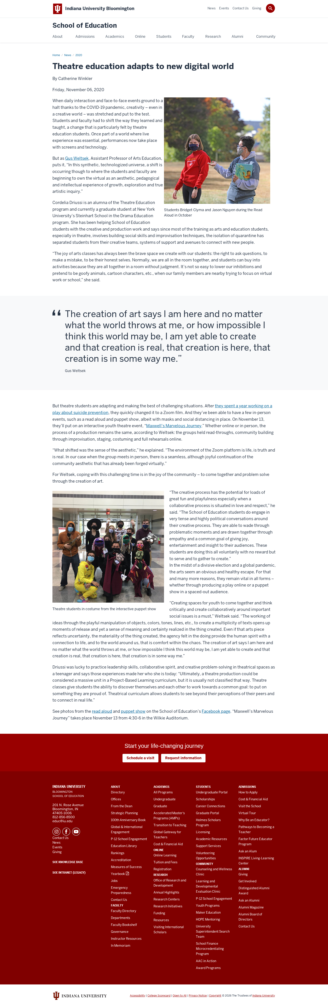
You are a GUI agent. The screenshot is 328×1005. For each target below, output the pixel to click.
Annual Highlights (166, 892)
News (67, 55)
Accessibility (137, 995)
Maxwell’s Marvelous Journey (173, 425)
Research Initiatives (168, 906)
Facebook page (216, 711)
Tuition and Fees (165, 862)
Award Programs (208, 968)
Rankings (117, 853)
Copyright (215, 995)
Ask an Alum (248, 851)
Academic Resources (211, 839)
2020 (78, 55)
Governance (120, 932)
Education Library (124, 846)
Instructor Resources (126, 939)
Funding (159, 913)
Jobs (114, 881)
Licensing (203, 832)
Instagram (56, 832)
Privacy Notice (198, 995)
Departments (120, 918)
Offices (116, 799)
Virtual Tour (247, 813)
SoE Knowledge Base (67, 862)
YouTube (76, 832)
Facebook (66, 832)
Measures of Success (126, 867)
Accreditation (121, 860)
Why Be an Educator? (254, 820)
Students (203, 787)
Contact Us (119, 900)
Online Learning (165, 855)
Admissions (247, 787)
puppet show (133, 711)
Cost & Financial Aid (168, 844)
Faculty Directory (123, 911)
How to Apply (248, 792)
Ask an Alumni (249, 900)
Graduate (160, 806)
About (115, 787)
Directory (118, 792)
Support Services (208, 846)
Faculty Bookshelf (124, 925)
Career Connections (210, 806)
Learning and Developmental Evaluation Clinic (208, 886)
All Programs (163, 792)
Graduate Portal (207, 813)
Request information (183, 758)
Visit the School (250, 806)
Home (56, 55)
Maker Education (208, 912)
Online (159, 850)
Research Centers (167, 899)
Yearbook (118, 874)
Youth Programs (208, 906)
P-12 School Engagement (129, 839)
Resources (161, 920)
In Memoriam (120, 946)
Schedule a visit (140, 758)
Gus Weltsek (77, 158)
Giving (243, 874)
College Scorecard (158, 995)
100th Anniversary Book (128, 820)
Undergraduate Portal (212, 792)
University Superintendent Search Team (213, 931)
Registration (162, 869)
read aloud (102, 711)
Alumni (244, 869)
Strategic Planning (124, 813)
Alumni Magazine (251, 907)
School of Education (84, 25)
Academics (161, 787)
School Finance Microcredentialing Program (210, 949)
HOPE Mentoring (208, 919)
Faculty (117, 905)
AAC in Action (206, 961)
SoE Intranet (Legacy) (68, 872)
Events (57, 847)
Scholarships (205, 799)
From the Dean (121, 806)
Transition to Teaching (170, 825)
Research (161, 875)
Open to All (180, 995)
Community (204, 864)
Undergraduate (165, 799)
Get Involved (247, 881)
